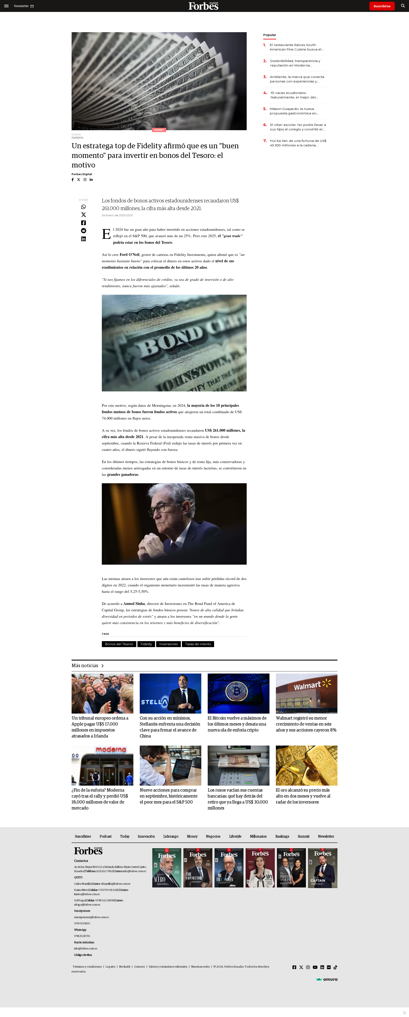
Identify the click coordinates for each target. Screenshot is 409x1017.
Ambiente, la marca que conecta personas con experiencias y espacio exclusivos (297, 79)
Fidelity (146, 644)
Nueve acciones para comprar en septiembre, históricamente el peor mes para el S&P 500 (168, 796)
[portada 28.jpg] (260, 868)
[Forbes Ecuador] (204, 6)
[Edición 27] (291, 868)
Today (124, 836)
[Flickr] (329, 967)
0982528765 (82, 936)
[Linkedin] (83, 239)
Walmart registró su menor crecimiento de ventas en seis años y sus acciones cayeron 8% (306, 724)
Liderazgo (170, 836)
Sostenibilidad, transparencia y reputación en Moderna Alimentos (295, 63)
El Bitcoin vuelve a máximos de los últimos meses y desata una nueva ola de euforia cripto (237, 724)
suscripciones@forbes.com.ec (91, 917)
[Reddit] (83, 231)
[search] (403, 6)
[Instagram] (308, 967)
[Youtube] (315, 967)
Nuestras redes (200, 966)
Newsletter (326, 836)
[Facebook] (83, 223)
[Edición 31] (166, 868)
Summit (304, 836)
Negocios (213, 836)
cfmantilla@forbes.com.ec (116, 884)
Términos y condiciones (87, 966)
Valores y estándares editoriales (168, 966)
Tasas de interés (198, 644)
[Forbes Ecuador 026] (322, 868)
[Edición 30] (197, 868)
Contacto (139, 966)
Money (192, 836)
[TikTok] (335, 967)
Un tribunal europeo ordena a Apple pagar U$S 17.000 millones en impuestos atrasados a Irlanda (100, 727)
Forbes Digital (82, 174)
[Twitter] (83, 215)
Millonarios (258, 836)
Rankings (282, 836)
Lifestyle (235, 836)
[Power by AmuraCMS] (326, 979)
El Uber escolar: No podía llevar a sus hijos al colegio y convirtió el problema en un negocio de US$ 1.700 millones (298, 127)
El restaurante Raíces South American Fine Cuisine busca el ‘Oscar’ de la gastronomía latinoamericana (295, 47)
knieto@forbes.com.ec (87, 894)
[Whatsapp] (83, 207)
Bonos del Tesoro (119, 644)
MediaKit (124, 966)
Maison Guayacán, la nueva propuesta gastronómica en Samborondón (293, 111)
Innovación (146, 836)
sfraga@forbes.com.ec (87, 904)
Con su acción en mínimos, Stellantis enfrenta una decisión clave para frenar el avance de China (170, 727)
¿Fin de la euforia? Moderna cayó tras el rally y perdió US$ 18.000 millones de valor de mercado (100, 799)
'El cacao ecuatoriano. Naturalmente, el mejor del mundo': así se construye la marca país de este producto (295, 95)
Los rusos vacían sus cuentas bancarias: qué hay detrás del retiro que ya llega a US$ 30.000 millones (238, 799)
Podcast (105, 836)
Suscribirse (382, 6)
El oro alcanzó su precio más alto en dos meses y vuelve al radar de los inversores (303, 796)
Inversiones (168, 644)
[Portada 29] (229, 868)
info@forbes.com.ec (134, 871)
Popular (269, 35)
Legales (110, 966)
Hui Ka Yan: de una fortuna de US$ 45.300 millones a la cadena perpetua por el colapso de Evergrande (298, 143)
